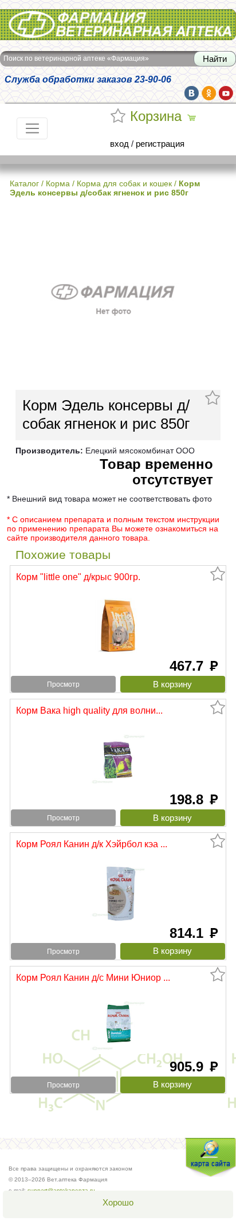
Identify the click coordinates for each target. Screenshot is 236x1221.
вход (119, 143)
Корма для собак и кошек (124, 183)
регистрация (160, 143)
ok (209, 93)
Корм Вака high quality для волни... (89, 710)
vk (191, 93)
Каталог (24, 183)
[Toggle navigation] (32, 128)
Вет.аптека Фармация (42, 16)
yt (226, 93)
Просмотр (63, 684)
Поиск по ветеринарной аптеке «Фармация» (76, 58)
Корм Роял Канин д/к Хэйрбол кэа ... (91, 844)
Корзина (156, 116)
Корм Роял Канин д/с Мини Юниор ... (93, 977)
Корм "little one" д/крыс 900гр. (78, 577)
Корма (58, 183)
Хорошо (118, 1202)
